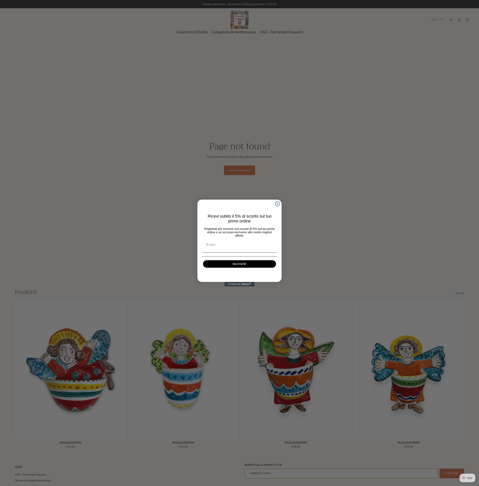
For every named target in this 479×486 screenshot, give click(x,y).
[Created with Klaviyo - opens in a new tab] (239, 284)
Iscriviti (239, 263)
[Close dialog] (277, 203)
